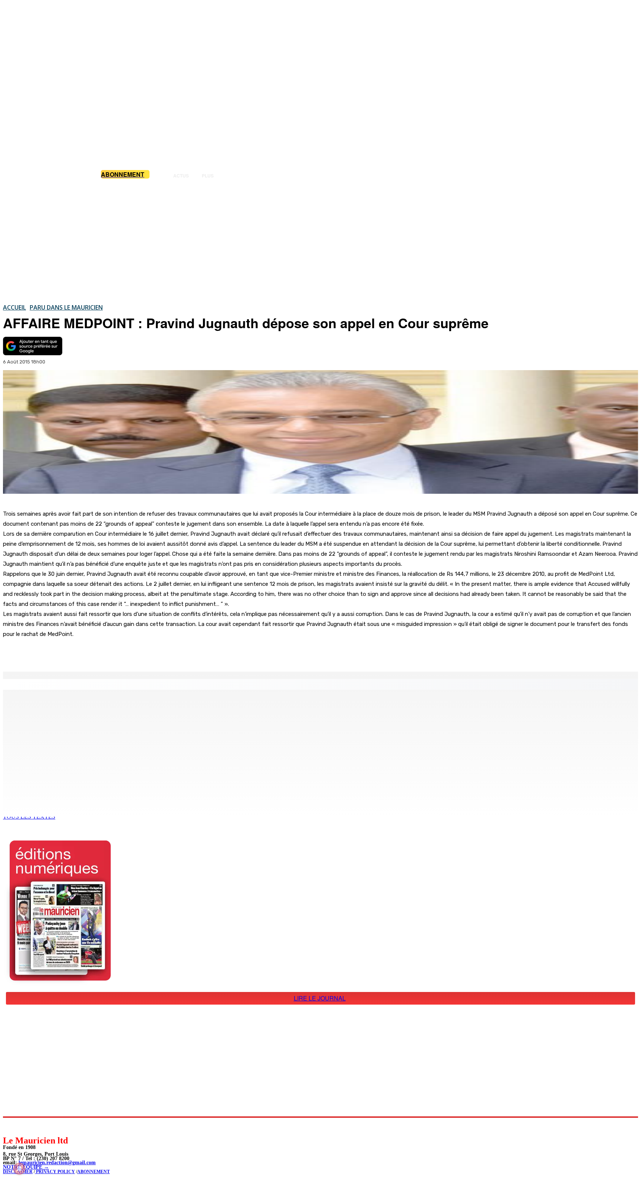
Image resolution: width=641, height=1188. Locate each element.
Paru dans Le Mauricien (66, 307)
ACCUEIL (14, 307)
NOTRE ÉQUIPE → (26, 1167)
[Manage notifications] (19, 1169)
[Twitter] (104, 652)
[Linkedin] (42, 1126)
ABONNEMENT (93, 1171)
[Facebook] (77, 652)
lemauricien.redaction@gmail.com (57, 1162)
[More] (157, 652)
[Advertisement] (320, 241)
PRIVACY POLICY (55, 1171)
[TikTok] (59, 1126)
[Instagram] (26, 1126)
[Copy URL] (130, 652)
